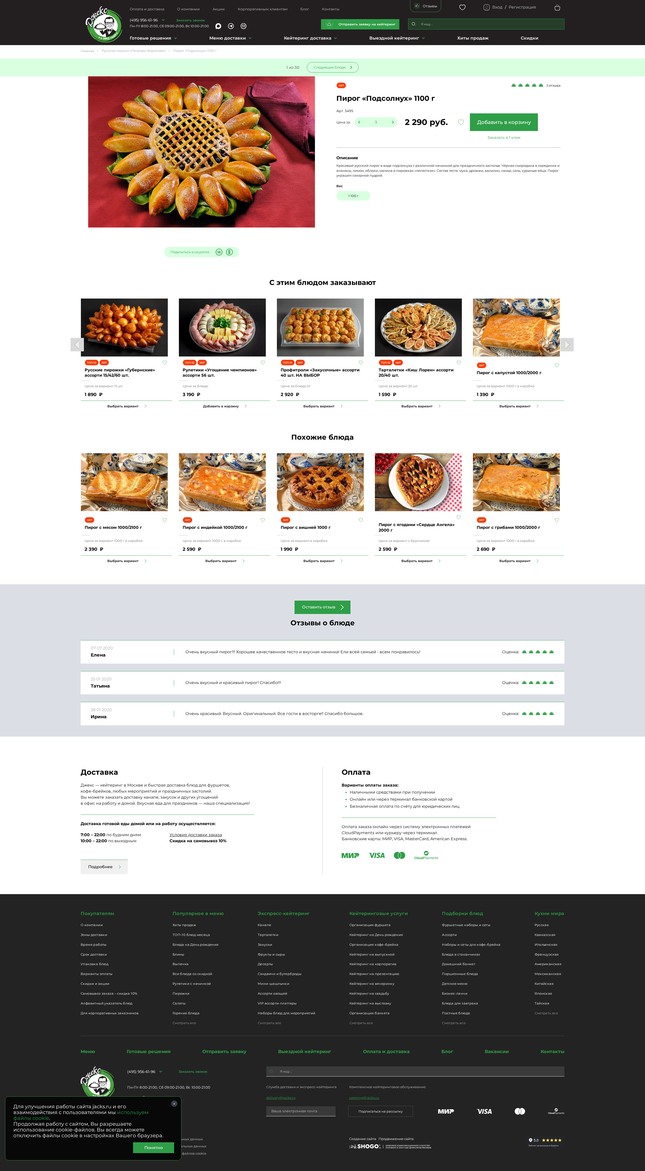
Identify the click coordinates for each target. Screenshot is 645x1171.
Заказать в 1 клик (504, 137)
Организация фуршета (370, 925)
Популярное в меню (198, 913)
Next (567, 344)
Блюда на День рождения (196, 944)
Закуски (265, 944)
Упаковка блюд (94, 964)
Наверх (4, 293)
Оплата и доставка (147, 9)
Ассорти (449, 935)
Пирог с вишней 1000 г (306, 527)
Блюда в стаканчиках (461, 954)
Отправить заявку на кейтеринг (367, 24)
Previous (77, 344)
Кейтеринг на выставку (370, 1003)
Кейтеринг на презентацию (374, 974)
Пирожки (181, 993)
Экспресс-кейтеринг (284, 913)
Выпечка (181, 964)
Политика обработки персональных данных (165, 1139)
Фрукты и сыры (271, 954)
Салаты (179, 1003)
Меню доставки (227, 38)
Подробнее (100, 866)
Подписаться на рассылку (381, 1111)
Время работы (94, 944)
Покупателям (98, 913)
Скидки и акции (95, 984)
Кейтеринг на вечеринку (372, 984)
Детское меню (454, 984)
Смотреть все (184, 1023)
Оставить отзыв (318, 607)
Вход (497, 7)
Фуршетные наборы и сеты (466, 925)
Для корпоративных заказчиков (110, 1013)
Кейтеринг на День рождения (376, 935)
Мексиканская (548, 974)
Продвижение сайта (396, 1139)
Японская (543, 993)
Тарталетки (268, 935)
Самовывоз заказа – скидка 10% (109, 993)
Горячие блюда (186, 1013)
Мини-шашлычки (273, 984)
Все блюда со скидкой (192, 974)
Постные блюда (456, 1013)
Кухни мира (549, 913)
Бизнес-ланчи (454, 993)
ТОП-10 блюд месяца (191, 935)
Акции (219, 9)
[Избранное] (462, 7)
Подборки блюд (462, 913)
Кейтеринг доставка (307, 38)
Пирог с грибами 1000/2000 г (508, 527)
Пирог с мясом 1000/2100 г (113, 527)
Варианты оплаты (97, 974)
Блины (178, 954)
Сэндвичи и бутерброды (279, 974)
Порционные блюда (460, 974)
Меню (88, 1051)
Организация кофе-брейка (374, 944)
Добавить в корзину (504, 122)
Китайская (544, 984)
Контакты (330, 9)
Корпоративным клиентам (262, 9)
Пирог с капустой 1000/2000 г (509, 372)
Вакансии (497, 1051)
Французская (547, 954)
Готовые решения (150, 38)
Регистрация (522, 7)
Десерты (265, 964)
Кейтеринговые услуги (378, 913)
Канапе (264, 925)
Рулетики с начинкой (192, 984)
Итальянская (546, 944)
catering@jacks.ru (364, 1098)
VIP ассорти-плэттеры (277, 1003)
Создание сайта (362, 1139)
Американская (548, 964)
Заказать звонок (190, 20)
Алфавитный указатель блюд (107, 1003)
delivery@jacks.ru (281, 1098)
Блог (304, 9)
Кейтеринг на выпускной (372, 954)
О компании (188, 9)
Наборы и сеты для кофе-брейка (471, 944)
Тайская (542, 1003)
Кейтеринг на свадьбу (369, 993)
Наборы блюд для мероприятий (286, 1013)
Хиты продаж (473, 38)
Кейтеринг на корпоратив (373, 964)
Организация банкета (369, 1013)
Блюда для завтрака (460, 1003)
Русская (542, 925)
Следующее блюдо (330, 67)
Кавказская (545, 935)
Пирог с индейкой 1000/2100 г (215, 527)
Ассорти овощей (272, 993)
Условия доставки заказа (196, 834)
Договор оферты (141, 1132)
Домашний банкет (458, 964)
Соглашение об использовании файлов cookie (166, 1153)
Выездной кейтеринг (394, 38)
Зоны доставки (94, 935)
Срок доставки (94, 954)
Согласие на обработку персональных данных (166, 1146)
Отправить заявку (224, 1051)
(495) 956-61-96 (144, 20)
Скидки (529, 38)
